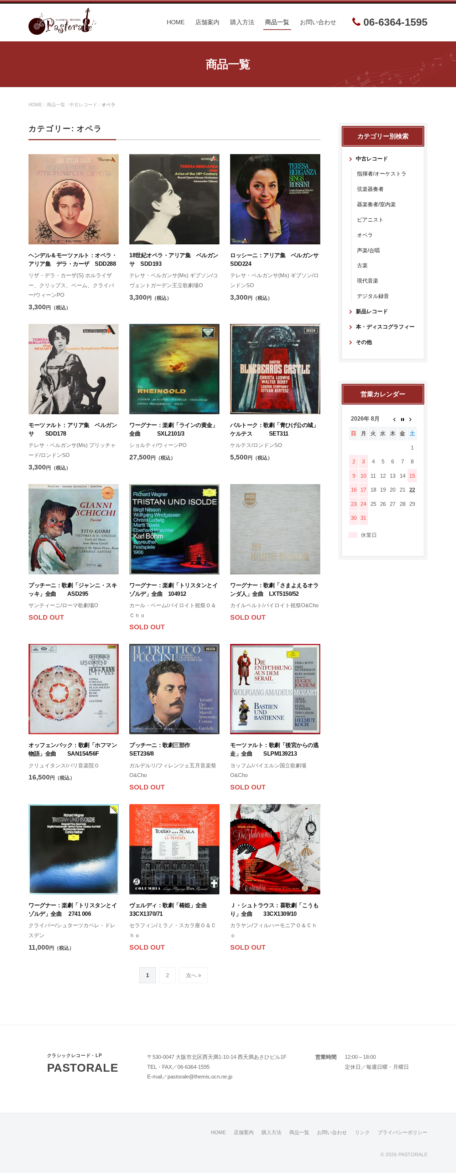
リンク (362, 1132)
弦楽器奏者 (370, 189)
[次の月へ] (412, 419)
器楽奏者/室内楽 (376, 204)
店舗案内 (207, 22)
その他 (364, 342)
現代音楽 (367, 281)
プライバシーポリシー (403, 1132)
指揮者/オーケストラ (381, 174)
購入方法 (242, 22)
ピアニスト (370, 220)
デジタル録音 (373, 296)
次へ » (193, 975)
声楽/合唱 (368, 250)
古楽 (362, 265)
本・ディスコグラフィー (385, 327)
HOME (176, 22)
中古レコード (83, 104)
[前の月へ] (392, 419)
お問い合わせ (318, 22)
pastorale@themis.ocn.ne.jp (199, 1076)
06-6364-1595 (394, 22)
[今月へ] (402, 419)
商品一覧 (277, 22)
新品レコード (372, 311)
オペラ (365, 235)
